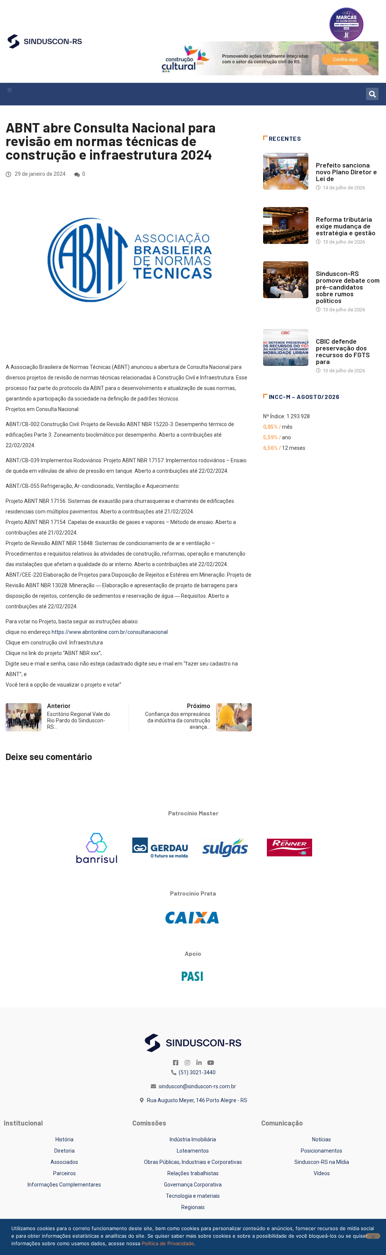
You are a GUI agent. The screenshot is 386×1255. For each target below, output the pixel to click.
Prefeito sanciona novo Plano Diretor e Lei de (346, 172)
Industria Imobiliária (341, 211)
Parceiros (64, 1173)
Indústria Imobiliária (193, 1139)
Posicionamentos (321, 1151)
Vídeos (322, 1173)
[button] (10, 90)
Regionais (193, 1207)
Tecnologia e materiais (193, 1196)
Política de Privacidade (168, 1243)
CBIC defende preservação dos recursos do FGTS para (343, 351)
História (64, 1139)
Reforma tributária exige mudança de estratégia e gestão (345, 226)
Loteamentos (193, 1151)
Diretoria (64, 1151)
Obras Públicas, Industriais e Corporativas (193, 1162)
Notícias (326, 157)
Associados (64, 1162)
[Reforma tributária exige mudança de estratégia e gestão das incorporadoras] (285, 225)
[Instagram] (187, 1063)
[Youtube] (211, 1063)
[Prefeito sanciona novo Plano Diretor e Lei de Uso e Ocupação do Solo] (285, 171)
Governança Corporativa (193, 1185)
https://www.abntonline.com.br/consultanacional (110, 632)
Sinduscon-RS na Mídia (321, 1162)
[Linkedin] (199, 1063)
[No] (372, 1236)
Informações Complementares (64, 1185)
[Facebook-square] (176, 1063)
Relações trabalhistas (193, 1173)
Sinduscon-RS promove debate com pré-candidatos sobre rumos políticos (348, 287)
